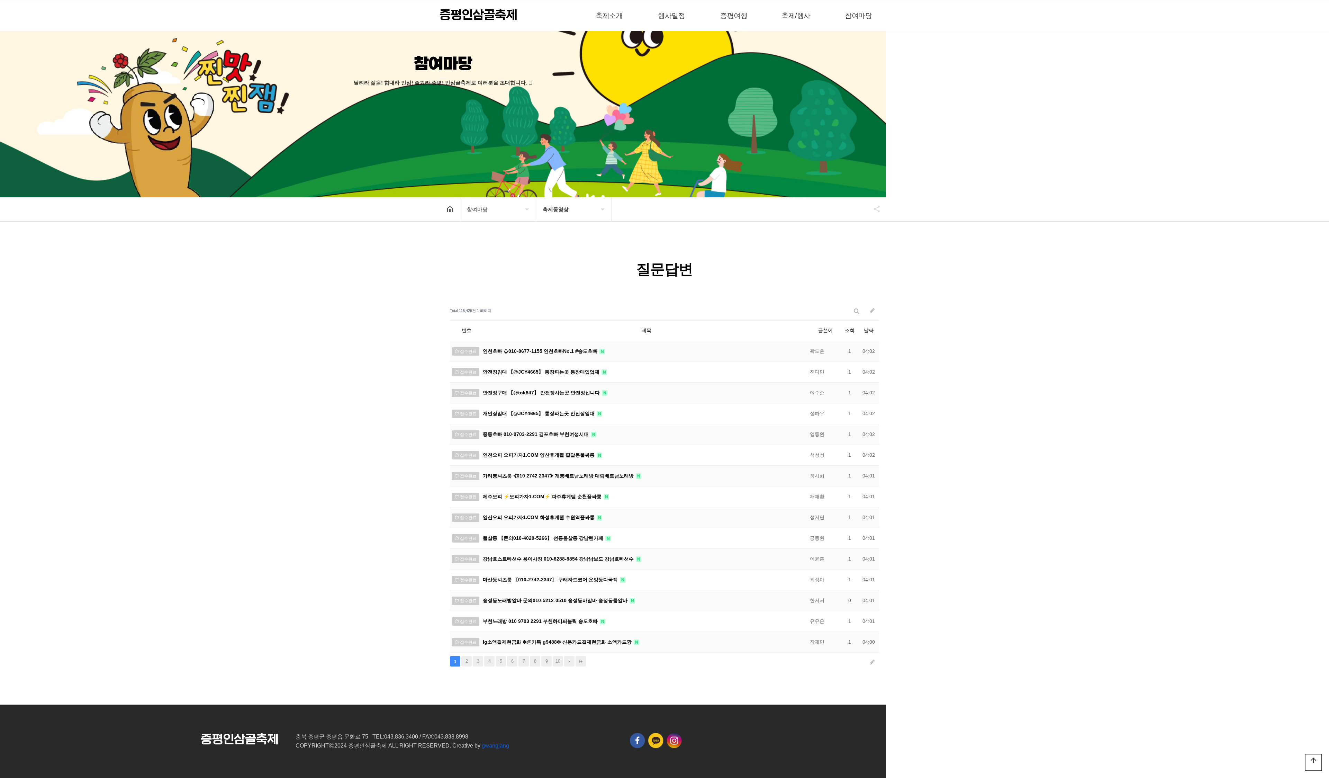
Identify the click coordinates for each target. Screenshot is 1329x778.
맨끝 (581, 661)
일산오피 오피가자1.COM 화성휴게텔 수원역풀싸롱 (539, 517)
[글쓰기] (872, 311)
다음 (569, 661)
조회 (850, 330)
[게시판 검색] (856, 311)
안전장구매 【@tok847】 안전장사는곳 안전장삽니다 (542, 392)
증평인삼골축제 (478, 15)
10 (557, 661)
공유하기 (874, 209)
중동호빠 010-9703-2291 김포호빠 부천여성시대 (536, 434)
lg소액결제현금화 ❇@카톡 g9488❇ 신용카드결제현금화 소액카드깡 (558, 642)
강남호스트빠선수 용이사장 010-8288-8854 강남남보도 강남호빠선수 (559, 559)
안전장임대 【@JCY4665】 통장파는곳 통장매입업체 (542, 372)
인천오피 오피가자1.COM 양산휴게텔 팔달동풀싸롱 (539, 455)
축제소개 (609, 15)
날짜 (869, 330)
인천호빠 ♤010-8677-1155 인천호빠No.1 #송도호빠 (541, 351)
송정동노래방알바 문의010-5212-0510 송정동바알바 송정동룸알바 (556, 600)
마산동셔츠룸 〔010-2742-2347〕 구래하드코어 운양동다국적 (551, 579)
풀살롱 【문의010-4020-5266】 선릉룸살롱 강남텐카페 (544, 538)
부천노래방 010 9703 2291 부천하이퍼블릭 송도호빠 (541, 621)
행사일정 (671, 15)
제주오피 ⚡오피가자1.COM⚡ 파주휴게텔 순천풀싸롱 (543, 496)
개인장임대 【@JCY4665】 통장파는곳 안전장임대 (539, 413)
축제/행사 (796, 15)
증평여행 (733, 15)
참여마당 (858, 15)
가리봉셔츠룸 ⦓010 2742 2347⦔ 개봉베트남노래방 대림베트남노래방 (559, 476)
